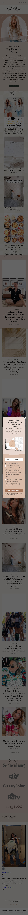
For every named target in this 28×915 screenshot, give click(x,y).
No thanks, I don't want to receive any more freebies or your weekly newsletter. (13, 482)
